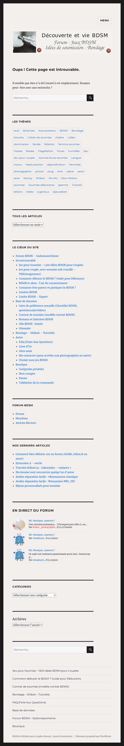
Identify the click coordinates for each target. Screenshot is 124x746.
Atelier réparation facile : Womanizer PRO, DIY (45, 481)
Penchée (75, 164)
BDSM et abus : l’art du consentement (43, 283)
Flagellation (45, 151)
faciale (37, 144)
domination (21, 144)
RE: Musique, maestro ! (42, 520)
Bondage (77, 130)
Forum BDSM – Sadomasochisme (37, 256)
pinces (39, 171)
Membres (22, 418)
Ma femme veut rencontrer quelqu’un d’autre (45, 472)
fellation (49, 144)
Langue (76, 157)
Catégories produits (31, 369)
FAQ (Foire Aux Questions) (36, 341)
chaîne (59, 137)
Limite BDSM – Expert (33, 296)
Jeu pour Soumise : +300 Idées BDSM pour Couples (51, 265)
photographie (22, 171)
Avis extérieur (47, 130)
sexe (17, 178)
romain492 (38, 538)
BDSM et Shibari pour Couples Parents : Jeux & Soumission (42, 736)
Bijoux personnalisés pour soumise (38, 485)
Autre (19, 337)
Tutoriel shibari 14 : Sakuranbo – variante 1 (43, 467)
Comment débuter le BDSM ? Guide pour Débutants (51, 278)
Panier (23, 378)
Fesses (18, 151)
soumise (19, 185)
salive (70, 171)
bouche (19, 137)
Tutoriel (77, 185)
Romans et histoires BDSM (36, 319)
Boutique (21, 364)
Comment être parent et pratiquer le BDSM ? (47, 287)
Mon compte (27, 373)
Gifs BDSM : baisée (31, 323)
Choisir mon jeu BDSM (33, 360)
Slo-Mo (53, 178)
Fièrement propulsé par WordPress (93, 736)
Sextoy (27, 178)
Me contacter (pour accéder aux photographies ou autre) (55, 355)
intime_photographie (44, 527)
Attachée (29, 130)
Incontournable (26, 260)
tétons (18, 191)
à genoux (43, 191)
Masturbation (34, 164)
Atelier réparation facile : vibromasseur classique (47, 476)
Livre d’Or (25, 346)
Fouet (61, 151)
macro (18, 164)
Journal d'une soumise (53, 157)
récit (60, 171)
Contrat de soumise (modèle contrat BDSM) (47, 314)
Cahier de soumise (39, 137)
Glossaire (25, 328)
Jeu (85, 151)
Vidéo (29, 191)
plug (50, 171)
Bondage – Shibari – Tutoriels (35, 332)
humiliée (74, 151)
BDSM (64, 130)
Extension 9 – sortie (29, 463)
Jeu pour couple (24, 157)
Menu (104, 20)
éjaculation (60, 191)
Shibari (40, 178)
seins (81, 171)
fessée (30, 151)
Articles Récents (26, 422)
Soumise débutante (41, 185)
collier (71, 137)
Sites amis (25, 351)
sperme (63, 185)
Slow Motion (69, 178)
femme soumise (69, 144)
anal (16, 130)
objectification (56, 164)
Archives (19, 619)
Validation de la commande (36, 382)
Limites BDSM (28, 292)
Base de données (26, 301)
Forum (20, 413)
